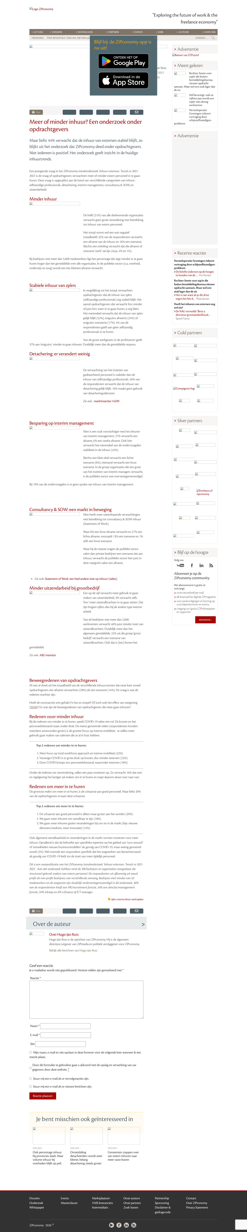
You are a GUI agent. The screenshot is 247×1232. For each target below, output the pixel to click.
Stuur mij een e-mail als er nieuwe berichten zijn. (62, 1087)
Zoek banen (131, 1207)
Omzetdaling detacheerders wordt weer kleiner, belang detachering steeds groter (86, 1157)
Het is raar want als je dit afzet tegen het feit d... (192, 297)
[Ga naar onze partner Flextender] (205, 361)
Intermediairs (100, 1207)
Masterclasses (69, 1203)
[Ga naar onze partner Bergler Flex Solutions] (184, 536)
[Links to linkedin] (201, 566)
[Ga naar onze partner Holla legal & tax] (205, 478)
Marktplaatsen (101, 1198)
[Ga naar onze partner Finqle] (184, 346)
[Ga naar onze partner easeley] (205, 434)
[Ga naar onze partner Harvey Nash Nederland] (184, 404)
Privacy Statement (197, 1207)
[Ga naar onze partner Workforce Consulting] (205, 448)
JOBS (160, 32)
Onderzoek (36, 1203)
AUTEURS (184, 32)
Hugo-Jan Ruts (157, 68)
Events (65, 1198)
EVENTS (139, 32)
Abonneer (205, 620)
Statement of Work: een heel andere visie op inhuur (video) (81, 579)
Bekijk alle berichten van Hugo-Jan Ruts (73, 950)
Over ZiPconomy (196, 1203)
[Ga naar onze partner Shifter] (184, 463)
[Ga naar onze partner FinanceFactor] (205, 346)
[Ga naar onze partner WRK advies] (205, 536)
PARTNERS (113, 32)
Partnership (162, 1198)
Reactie (35, 978)
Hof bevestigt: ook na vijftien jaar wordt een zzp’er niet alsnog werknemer (201, 100)
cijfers (113, 899)
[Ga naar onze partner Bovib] (205, 375)
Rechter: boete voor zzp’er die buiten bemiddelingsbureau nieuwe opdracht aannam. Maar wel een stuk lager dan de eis (194, 81)
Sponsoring (162, 1203)
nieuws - (38, 1148)
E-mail (35, 1035)
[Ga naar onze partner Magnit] (184, 375)
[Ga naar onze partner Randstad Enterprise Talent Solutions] (184, 434)
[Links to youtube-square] (180, 566)
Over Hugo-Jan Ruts (64, 934)
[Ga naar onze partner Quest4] (184, 448)
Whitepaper (36, 1207)
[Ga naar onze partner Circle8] (184, 361)
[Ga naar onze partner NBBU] (184, 507)
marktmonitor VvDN (106, 401)
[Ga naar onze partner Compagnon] (184, 390)
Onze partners (132, 1203)
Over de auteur (52, 924)
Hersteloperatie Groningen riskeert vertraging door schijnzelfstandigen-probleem (193, 116)
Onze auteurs (132, 1198)
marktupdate (137, 899)
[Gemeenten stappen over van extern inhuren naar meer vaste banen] (124, 1136)
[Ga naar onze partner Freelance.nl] (205, 492)
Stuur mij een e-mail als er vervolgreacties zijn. (61, 1079)
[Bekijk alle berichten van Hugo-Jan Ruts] (157, 54)
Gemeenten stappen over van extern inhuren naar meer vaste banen (123, 1156)
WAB (33, 707)
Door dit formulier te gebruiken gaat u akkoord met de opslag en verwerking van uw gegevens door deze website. (84, 1067)
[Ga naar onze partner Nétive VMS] (184, 492)
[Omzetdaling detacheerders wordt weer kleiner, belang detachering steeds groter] (86, 1136)
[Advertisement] (195, 192)
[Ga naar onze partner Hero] (205, 404)
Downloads (85, 32)
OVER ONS (210, 32)
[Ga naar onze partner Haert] (184, 478)
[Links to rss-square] (211, 566)
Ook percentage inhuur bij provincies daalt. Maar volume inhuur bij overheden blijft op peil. (48, 1157)
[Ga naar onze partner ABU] (205, 507)
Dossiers (57, 32)
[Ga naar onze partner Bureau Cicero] (184, 521)
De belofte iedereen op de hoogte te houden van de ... (195, 273)
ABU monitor (48, 655)
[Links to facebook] (192, 566)
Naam (34, 1026)
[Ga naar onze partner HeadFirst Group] (205, 390)
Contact (191, 1198)
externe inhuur (123, 899)
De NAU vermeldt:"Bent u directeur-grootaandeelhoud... (193, 315)
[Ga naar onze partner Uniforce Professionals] (205, 521)
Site (32, 1044)
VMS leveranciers (102, 1203)
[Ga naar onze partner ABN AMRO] (205, 463)
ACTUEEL (39, 32)
